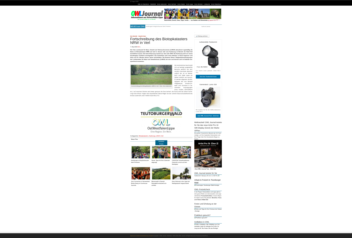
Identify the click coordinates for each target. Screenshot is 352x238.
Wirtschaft (210, 30)
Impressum (133, 235)
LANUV (158, 136)
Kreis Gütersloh (162, 4)
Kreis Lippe (189, 4)
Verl (162, 136)
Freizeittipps (158, 30)
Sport (191, 30)
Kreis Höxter (181, 4)
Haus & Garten (169, 30)
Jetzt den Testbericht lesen (208, 76)
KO (139, 47)
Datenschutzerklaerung (142, 235)
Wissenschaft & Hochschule (148, 32)
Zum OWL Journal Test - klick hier (208, 115)
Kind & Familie (181, 32)
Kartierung (152, 136)
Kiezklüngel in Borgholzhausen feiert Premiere (158, 26)
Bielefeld (153, 4)
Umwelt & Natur (200, 30)
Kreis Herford (172, 4)
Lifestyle (185, 30)
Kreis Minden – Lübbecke (202, 4)
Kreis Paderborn (216, 4)
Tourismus (190, 32)
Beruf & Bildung (147, 30)
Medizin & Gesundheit (166, 32)
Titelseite (137, 30)
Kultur (178, 30)
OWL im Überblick (143, 4)
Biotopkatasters (143, 136)
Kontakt (151, 235)
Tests (135, 32)
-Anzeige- (216, 185)
